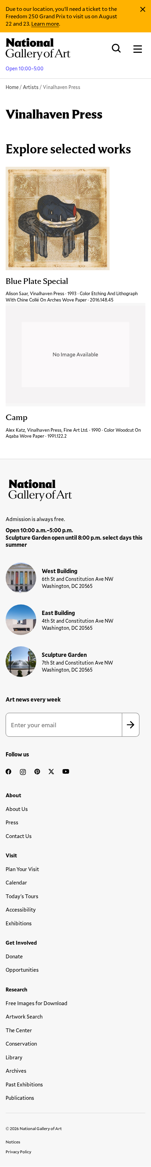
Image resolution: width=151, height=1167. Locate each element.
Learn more (45, 23)
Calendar (16, 882)
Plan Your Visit (22, 869)
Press (12, 822)
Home (12, 87)
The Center (19, 1030)
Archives (16, 1070)
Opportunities (22, 969)
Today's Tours (22, 896)
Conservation (21, 1043)
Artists (31, 87)
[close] (142, 9)
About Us (17, 808)
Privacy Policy (18, 1151)
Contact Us (19, 835)
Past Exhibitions (24, 1084)
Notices (13, 1141)
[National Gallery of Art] (75, 488)
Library (14, 1057)
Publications (20, 1097)
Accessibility (21, 909)
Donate (14, 956)
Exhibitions (19, 923)
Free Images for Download (36, 1003)
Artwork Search (24, 1016)
